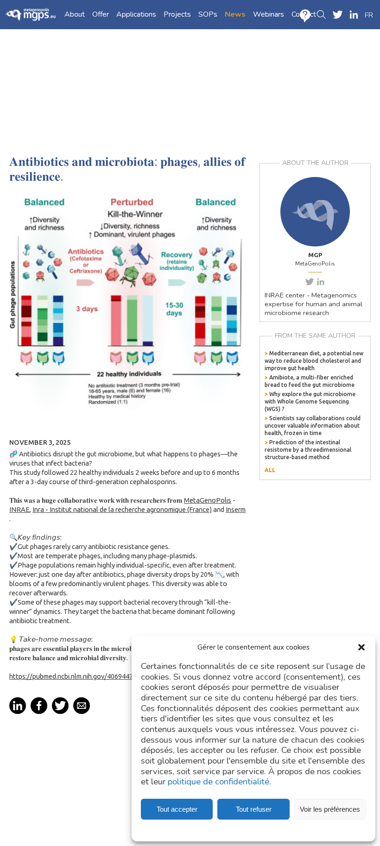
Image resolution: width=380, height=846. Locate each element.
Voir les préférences (330, 809)
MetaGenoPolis (207, 500)
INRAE (19, 509)
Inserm (236, 509)
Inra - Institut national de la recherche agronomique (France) (122, 509)
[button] (361, 647)
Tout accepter (177, 809)
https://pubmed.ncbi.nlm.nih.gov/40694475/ (74, 676)
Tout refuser (254, 809)
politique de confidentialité (218, 782)
